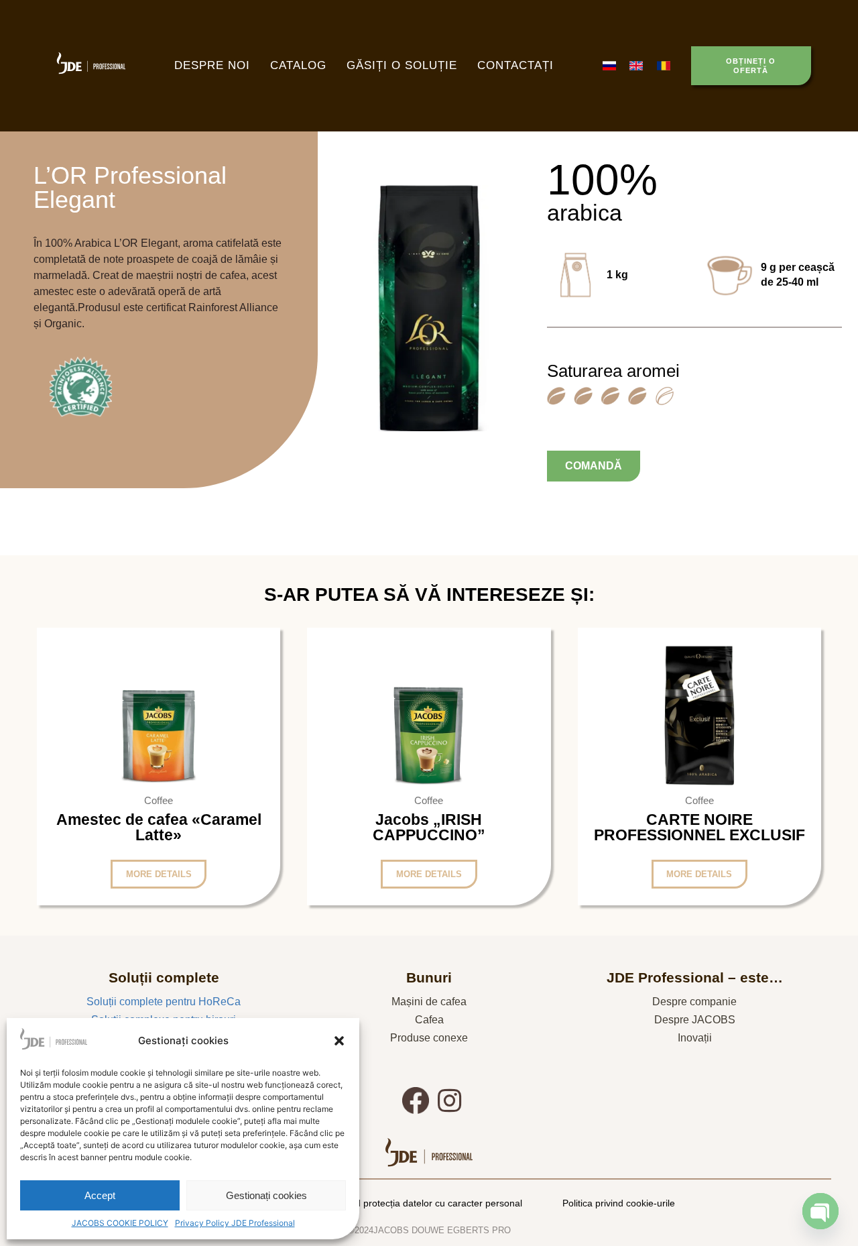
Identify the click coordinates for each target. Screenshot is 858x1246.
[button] (339, 1040)
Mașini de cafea (429, 1001)
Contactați (515, 65)
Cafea (429, 1019)
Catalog (298, 65)
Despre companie (694, 1001)
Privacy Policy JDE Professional (235, 1223)
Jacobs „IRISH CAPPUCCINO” (429, 827)
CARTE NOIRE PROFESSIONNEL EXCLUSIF (699, 827)
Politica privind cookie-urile (618, 1203)
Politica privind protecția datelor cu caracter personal (411, 1203)
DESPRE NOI (212, 65)
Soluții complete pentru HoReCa (163, 1001)
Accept (99, 1195)
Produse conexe (429, 1037)
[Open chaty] (820, 1211)
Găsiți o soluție (402, 65)
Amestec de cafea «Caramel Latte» (158, 827)
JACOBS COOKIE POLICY (120, 1223)
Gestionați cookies (266, 1195)
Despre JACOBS (694, 1019)
